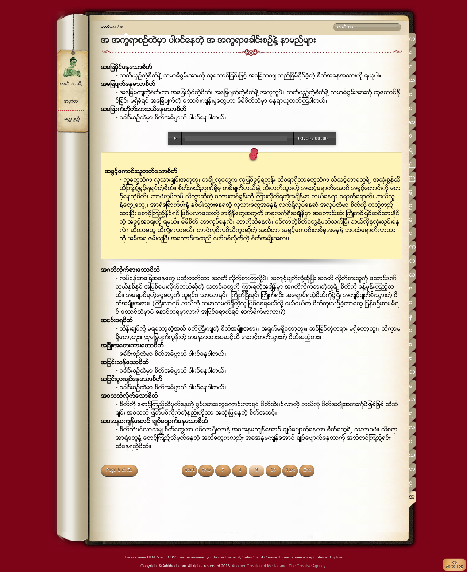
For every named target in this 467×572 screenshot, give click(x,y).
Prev (206, 470)
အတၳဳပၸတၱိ (71, 119)
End (307, 470)
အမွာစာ (71, 102)
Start (189, 470)
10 (273, 470)
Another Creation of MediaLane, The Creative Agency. (279, 566)
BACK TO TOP (454, 564)
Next (290, 470)
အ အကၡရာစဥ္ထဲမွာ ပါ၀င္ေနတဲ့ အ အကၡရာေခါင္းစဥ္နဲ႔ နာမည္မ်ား (208, 41)
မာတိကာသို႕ (71, 84)
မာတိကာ (108, 27)
